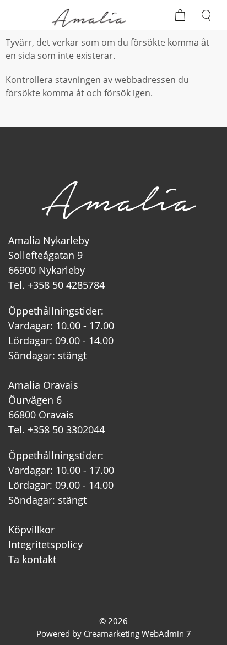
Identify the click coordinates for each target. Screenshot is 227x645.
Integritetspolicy (45, 544)
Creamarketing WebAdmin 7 (137, 633)
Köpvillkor (31, 529)
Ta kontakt (32, 559)
